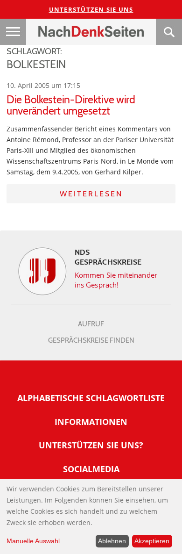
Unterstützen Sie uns (91, 9)
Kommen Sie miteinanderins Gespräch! (116, 279)
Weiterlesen (91, 193)
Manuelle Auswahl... (36, 541)
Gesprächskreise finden (91, 340)
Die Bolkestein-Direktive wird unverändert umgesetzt (71, 105)
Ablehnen (112, 541)
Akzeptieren (151, 541)
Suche (169, 32)
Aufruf (91, 324)
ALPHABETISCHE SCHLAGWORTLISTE (91, 397)
